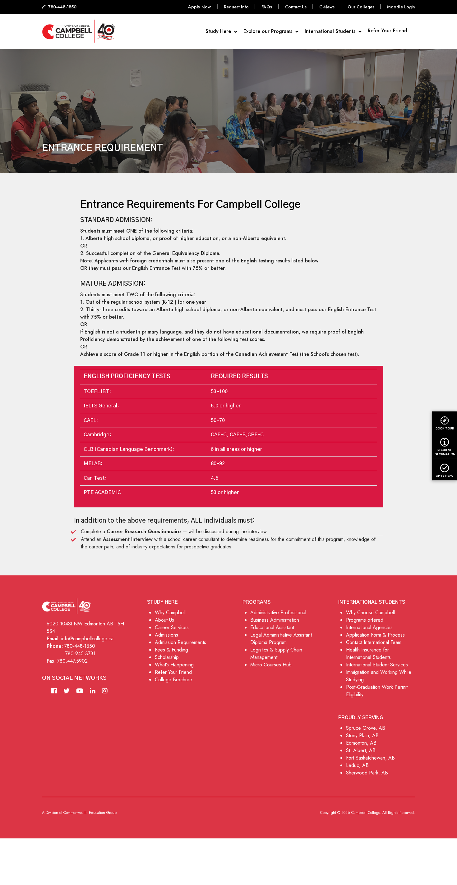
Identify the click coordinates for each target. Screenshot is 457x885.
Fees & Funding (171, 649)
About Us (164, 620)
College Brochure (173, 679)
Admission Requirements (180, 642)
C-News (327, 7)
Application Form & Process (375, 634)
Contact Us (296, 7)
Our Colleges (361, 7)
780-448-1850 (79, 646)
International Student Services (377, 664)
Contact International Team (373, 642)
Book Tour (445, 428)
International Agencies (369, 627)
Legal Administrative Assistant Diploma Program (281, 638)
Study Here (219, 31)
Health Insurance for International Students (368, 653)
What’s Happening (174, 664)
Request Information (444, 452)
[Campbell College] (79, 31)
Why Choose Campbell (370, 612)
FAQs (266, 7)
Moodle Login (401, 7)
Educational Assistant (272, 627)
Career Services (172, 627)
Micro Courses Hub (271, 664)
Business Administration (274, 620)
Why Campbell (170, 612)
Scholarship (167, 657)
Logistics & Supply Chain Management (276, 653)
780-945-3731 (80, 653)
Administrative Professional (278, 612)
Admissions (166, 634)
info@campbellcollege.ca (87, 638)
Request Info (236, 7)
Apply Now (199, 7)
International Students (331, 31)
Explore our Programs (268, 31)
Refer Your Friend (387, 30)
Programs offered (364, 620)
